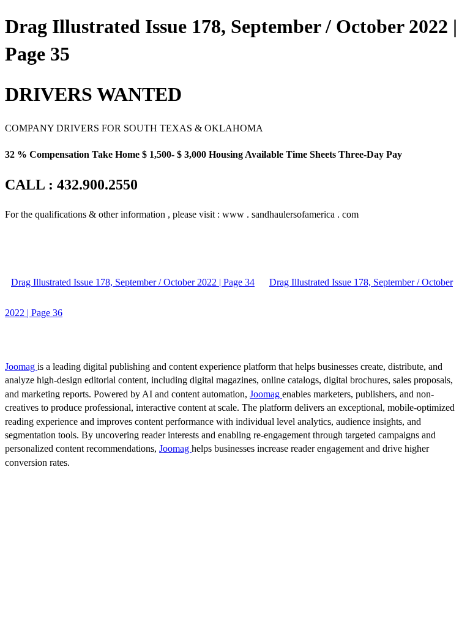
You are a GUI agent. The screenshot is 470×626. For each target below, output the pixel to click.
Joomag (21, 366)
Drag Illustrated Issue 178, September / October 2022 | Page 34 (133, 282)
